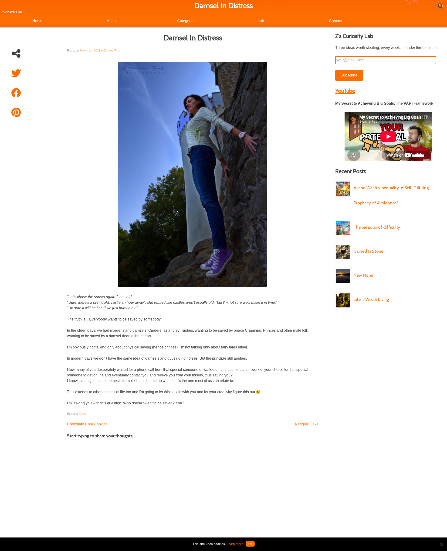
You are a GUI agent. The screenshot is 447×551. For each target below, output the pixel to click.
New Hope (363, 275)
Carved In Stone (368, 251)
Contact (335, 21)
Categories (186, 21)
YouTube (345, 90)
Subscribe (349, 75)
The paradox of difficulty (377, 227)
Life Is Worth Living (371, 299)
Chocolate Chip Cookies (87, 424)
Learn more (235, 544)
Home (37, 21)
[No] (441, 544)
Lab (261, 21)
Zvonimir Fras (12, 12)
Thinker (82, 413)
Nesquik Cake (306, 424)
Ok (250, 544)
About (112, 21)
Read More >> (344, 217)
